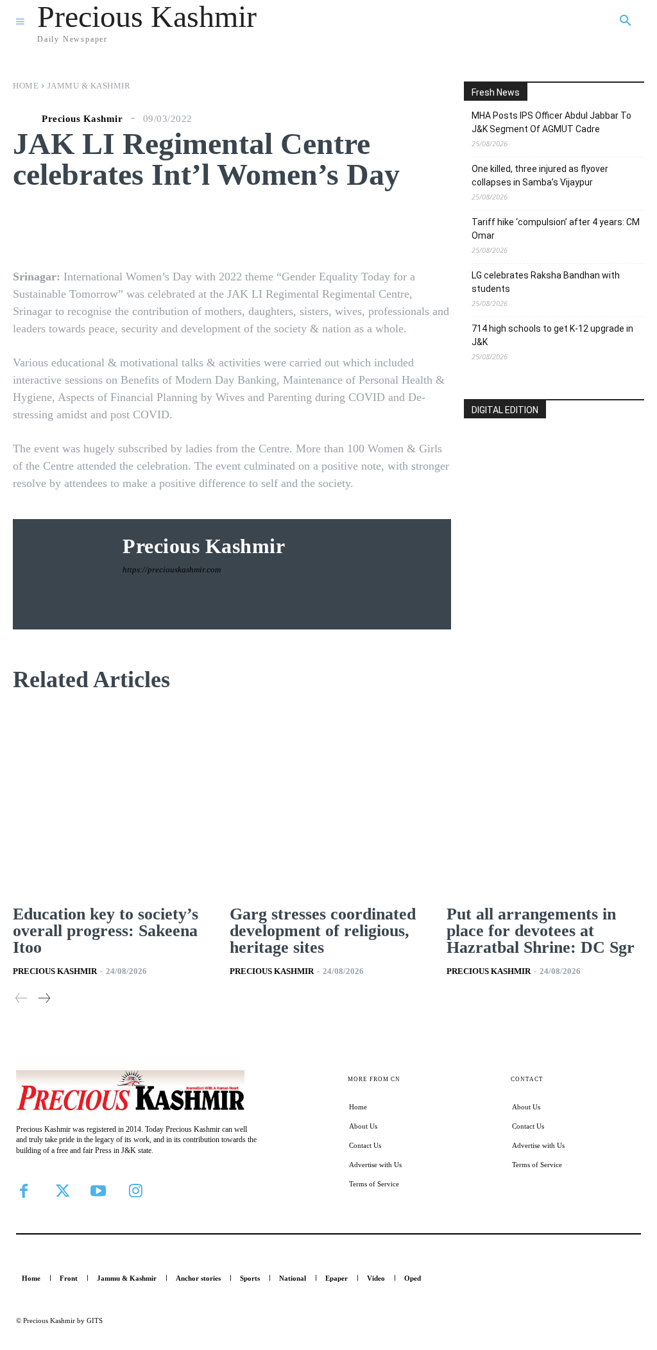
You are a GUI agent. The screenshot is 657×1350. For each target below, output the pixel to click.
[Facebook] (23, 1191)
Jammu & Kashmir (89, 85)
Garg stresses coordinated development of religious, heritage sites (323, 931)
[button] (625, 21)
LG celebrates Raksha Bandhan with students (546, 282)
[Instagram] (135, 1191)
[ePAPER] (554, 499)
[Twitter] (61, 1191)
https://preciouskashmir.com (172, 569)
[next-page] (44, 998)
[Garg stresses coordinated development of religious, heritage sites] (328, 804)
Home (25, 85)
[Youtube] (98, 1191)
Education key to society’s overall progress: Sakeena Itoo (105, 931)
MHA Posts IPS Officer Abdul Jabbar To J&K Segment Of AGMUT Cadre (551, 122)
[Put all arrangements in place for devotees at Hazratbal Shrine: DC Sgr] (545, 804)
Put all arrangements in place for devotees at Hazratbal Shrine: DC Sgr (541, 931)
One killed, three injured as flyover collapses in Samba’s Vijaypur (540, 175)
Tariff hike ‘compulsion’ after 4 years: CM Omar (556, 229)
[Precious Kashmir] (25, 118)
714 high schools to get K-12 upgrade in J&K (552, 335)
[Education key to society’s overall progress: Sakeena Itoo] (111, 804)
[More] (454, 225)
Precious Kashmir (82, 119)
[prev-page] (21, 998)
